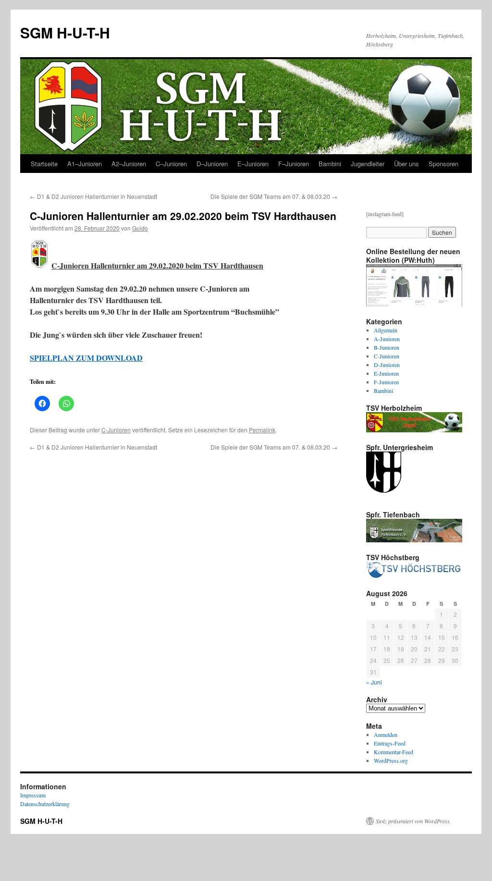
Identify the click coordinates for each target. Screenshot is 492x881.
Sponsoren (443, 163)
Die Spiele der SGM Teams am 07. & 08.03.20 (273, 196)
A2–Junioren (128, 163)
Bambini (330, 163)
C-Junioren (116, 430)
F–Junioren (293, 163)
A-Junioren (387, 339)
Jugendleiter (367, 163)
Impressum (33, 795)
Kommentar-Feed (393, 752)
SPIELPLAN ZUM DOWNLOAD (86, 357)
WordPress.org (391, 760)
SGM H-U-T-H (65, 32)
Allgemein (385, 330)
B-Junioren (386, 347)
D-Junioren (387, 364)
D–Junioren (212, 163)
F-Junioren (386, 382)
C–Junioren (171, 163)
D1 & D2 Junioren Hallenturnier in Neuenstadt (93, 196)
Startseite (44, 163)
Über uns (406, 163)
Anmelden (385, 734)
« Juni (374, 682)
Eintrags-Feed (390, 743)
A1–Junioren (84, 163)
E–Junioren (253, 163)
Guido (140, 228)
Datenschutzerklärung (45, 804)
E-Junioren (386, 373)
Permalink (262, 430)
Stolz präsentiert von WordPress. (413, 821)
